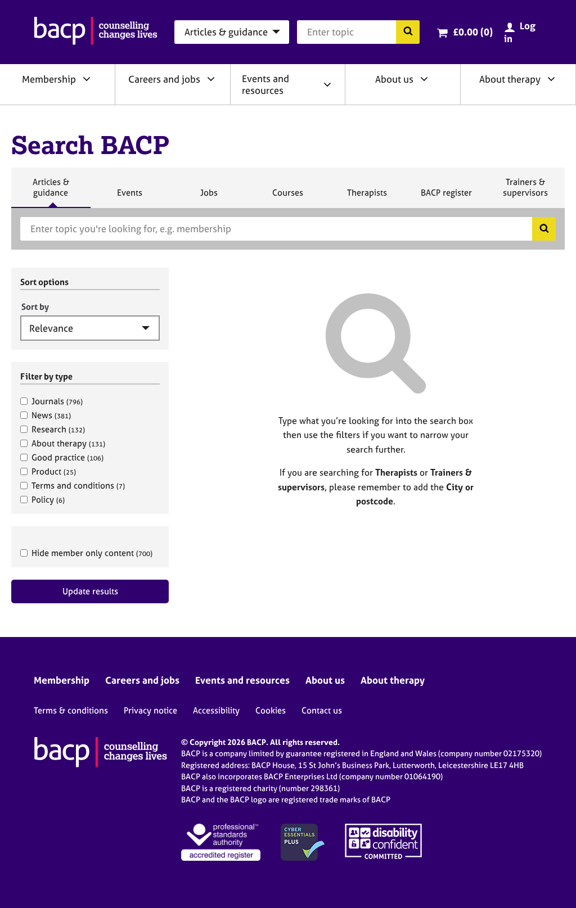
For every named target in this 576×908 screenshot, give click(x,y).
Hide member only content (92, 553)
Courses (287, 197)
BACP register (446, 197)
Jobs (209, 197)
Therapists (366, 197)
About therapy (510, 79)
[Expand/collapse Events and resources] (327, 84)
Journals (57, 401)
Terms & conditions (71, 710)
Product (54, 471)
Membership (49, 79)
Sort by (35, 306)
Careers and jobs (164, 79)
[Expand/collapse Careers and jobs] (211, 79)
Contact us (322, 710)
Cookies (270, 710)
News (51, 415)
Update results (90, 591)
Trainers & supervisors (525, 192)
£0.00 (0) (473, 32)
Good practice (68, 457)
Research (58, 429)
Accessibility (216, 710)
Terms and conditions (78, 485)
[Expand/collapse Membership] (86, 79)
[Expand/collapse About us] (424, 79)
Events (129, 197)
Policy (48, 499)
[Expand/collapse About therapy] (551, 79)
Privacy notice (150, 710)
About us (394, 79)
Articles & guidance (50, 192)
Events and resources (265, 84)
